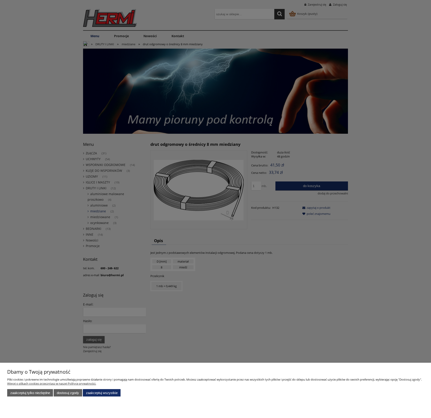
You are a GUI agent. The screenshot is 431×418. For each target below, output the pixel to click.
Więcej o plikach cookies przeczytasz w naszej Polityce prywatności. (51, 383)
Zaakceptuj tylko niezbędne (30, 393)
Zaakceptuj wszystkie (102, 393)
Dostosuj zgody (68, 393)
